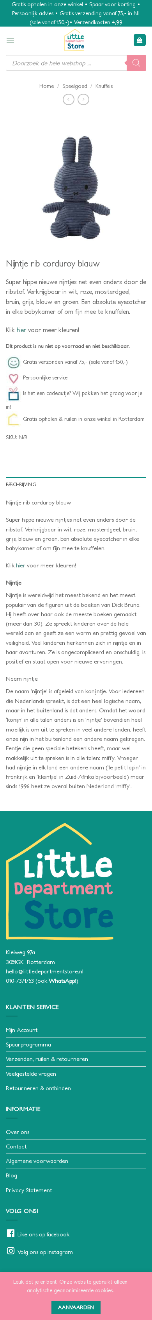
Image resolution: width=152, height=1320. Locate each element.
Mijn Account (21, 1030)
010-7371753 (20, 980)
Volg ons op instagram (45, 1251)
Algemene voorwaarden (37, 1160)
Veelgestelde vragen (31, 1073)
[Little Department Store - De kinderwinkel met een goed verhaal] (74, 40)
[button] (10, 40)
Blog (11, 1175)
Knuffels (104, 86)
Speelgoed (74, 86)
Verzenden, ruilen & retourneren (47, 1058)
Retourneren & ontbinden (38, 1088)
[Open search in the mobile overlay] (76, 63)
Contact (16, 1146)
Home (46, 86)
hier (21, 329)
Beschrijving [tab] (21, 484)
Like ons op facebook (43, 1234)
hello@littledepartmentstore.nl (44, 971)
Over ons (17, 1132)
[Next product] (68, 100)
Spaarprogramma (28, 1044)
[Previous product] (83, 100)
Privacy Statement (29, 1190)
